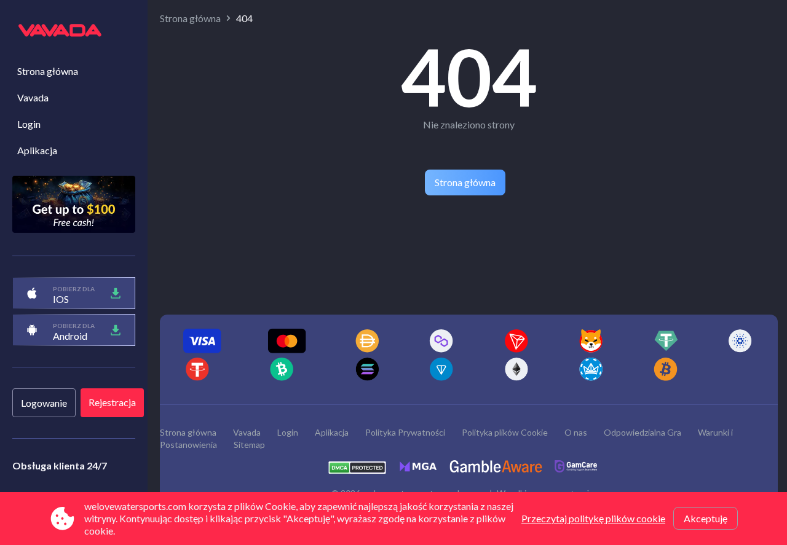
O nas (575, 432)
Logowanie (44, 403)
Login (29, 124)
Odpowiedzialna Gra (642, 432)
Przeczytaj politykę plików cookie (593, 518)
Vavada (33, 97)
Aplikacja (37, 150)
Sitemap (249, 444)
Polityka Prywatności (405, 432)
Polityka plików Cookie (505, 432)
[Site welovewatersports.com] (73, 31)
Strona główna (47, 71)
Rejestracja (112, 402)
